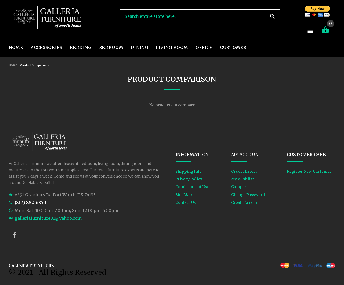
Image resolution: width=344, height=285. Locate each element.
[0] (325, 32)
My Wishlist (242, 179)
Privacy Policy (189, 179)
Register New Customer (309, 171)
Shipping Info (189, 171)
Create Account (245, 202)
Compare (240, 186)
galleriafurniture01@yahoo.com (48, 218)
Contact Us (186, 202)
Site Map (184, 194)
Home (13, 65)
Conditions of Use (192, 186)
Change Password (248, 194)
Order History (244, 171)
